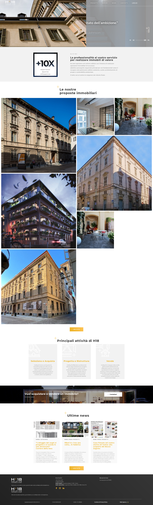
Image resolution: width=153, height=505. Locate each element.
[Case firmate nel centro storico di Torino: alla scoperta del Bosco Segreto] (104, 429)
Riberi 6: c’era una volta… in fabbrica (73, 444)
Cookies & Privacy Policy (100, 502)
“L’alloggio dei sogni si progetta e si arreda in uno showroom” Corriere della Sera (46, 445)
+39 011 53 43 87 (59, 480)
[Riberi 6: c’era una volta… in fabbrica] (75, 429)
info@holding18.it (60, 481)
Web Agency (123, 502)
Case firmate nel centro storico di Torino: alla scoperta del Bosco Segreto (103, 445)
